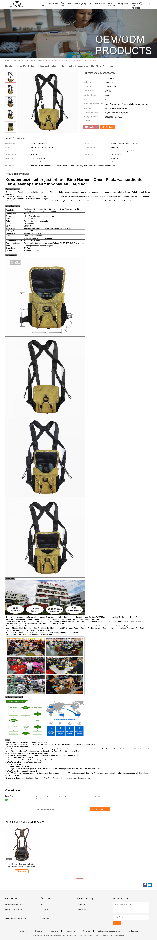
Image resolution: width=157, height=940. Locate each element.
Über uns (63, 4)
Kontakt (109, 127)
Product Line (81, 905)
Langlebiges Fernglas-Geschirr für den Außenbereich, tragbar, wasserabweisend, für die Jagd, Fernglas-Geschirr (22, 865)
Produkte (53, 3)
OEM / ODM (81, 909)
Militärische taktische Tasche (15, 919)
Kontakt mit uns (111, 4)
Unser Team (45, 919)
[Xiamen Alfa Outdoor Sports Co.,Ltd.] (17, 4)
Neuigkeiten (123, 3)
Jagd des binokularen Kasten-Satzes (75, 778)
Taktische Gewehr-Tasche (14, 905)
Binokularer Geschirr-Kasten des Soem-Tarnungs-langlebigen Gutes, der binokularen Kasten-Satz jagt (134, 865)
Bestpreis (93, 127)
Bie (42, 905)
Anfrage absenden (100, 809)
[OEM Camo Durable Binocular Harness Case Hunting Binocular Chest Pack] (47, 132)
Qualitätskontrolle (97, 3)
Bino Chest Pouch (51, 778)
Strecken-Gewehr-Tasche (14, 914)
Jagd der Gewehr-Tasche (14, 909)
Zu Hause (44, 4)
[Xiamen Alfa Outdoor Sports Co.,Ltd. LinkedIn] (150, 885)
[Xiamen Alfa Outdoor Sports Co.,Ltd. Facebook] (145, 885)
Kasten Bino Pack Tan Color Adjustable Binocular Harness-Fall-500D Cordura (70, 60)
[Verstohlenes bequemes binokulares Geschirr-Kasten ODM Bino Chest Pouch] (59, 844)
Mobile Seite (134, 931)
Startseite (23, 931)
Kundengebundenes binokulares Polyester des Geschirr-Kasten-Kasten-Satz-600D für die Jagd (97, 865)
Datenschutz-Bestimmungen (109, 931)
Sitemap (86, 931)
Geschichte (45, 909)
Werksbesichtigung (77, 3)
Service (43, 914)
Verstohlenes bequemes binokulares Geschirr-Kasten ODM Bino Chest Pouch (59, 865)
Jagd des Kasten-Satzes (31, 778)
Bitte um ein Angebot (136, 5)
